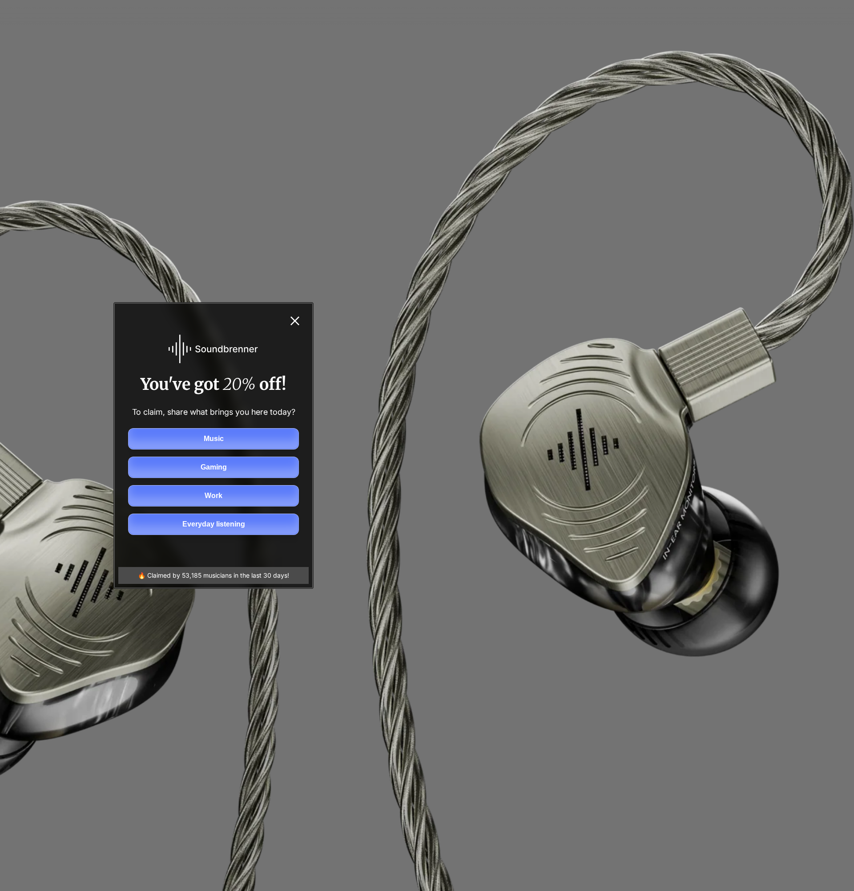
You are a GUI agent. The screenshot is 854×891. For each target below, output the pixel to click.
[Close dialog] (295, 321)
